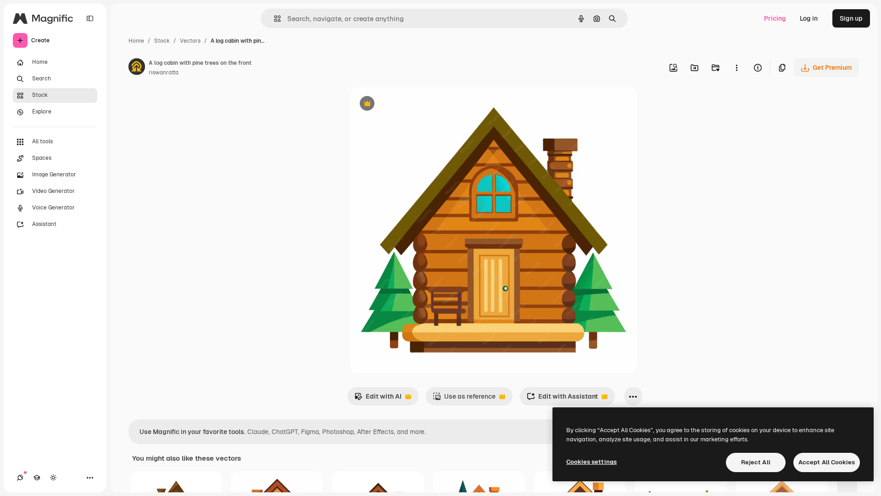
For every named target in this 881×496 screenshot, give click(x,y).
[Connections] (20, 477)
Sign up (851, 18)
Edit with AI (377, 399)
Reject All (755, 462)
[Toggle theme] (53, 477)
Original (409, 104)
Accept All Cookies (826, 462)
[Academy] (36, 477)
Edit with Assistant (562, 399)
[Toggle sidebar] (90, 18)
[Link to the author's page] (136, 68)
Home (136, 41)
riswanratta (163, 72)
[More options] (736, 67)
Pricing (775, 18)
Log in (809, 18)
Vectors (190, 41)
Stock (162, 41)
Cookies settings (591, 462)
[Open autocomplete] (273, 18)
